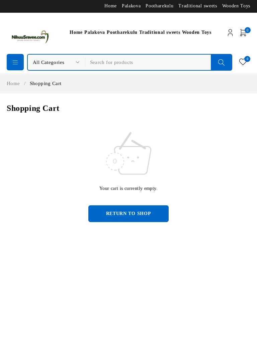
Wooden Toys (236, 5)
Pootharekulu (159, 5)
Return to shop (128, 213)
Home (110, 5)
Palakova (131, 5)
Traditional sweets (197, 5)
